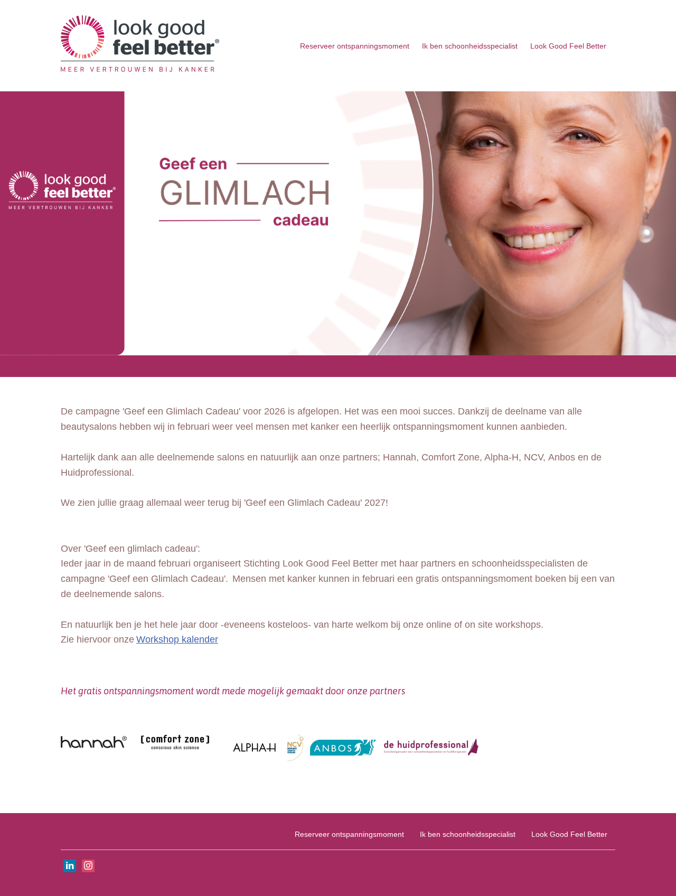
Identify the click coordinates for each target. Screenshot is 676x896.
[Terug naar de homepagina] (140, 45)
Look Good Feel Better (568, 46)
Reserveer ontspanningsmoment (354, 46)
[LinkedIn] (69, 866)
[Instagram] (88, 866)
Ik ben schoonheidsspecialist (470, 46)
